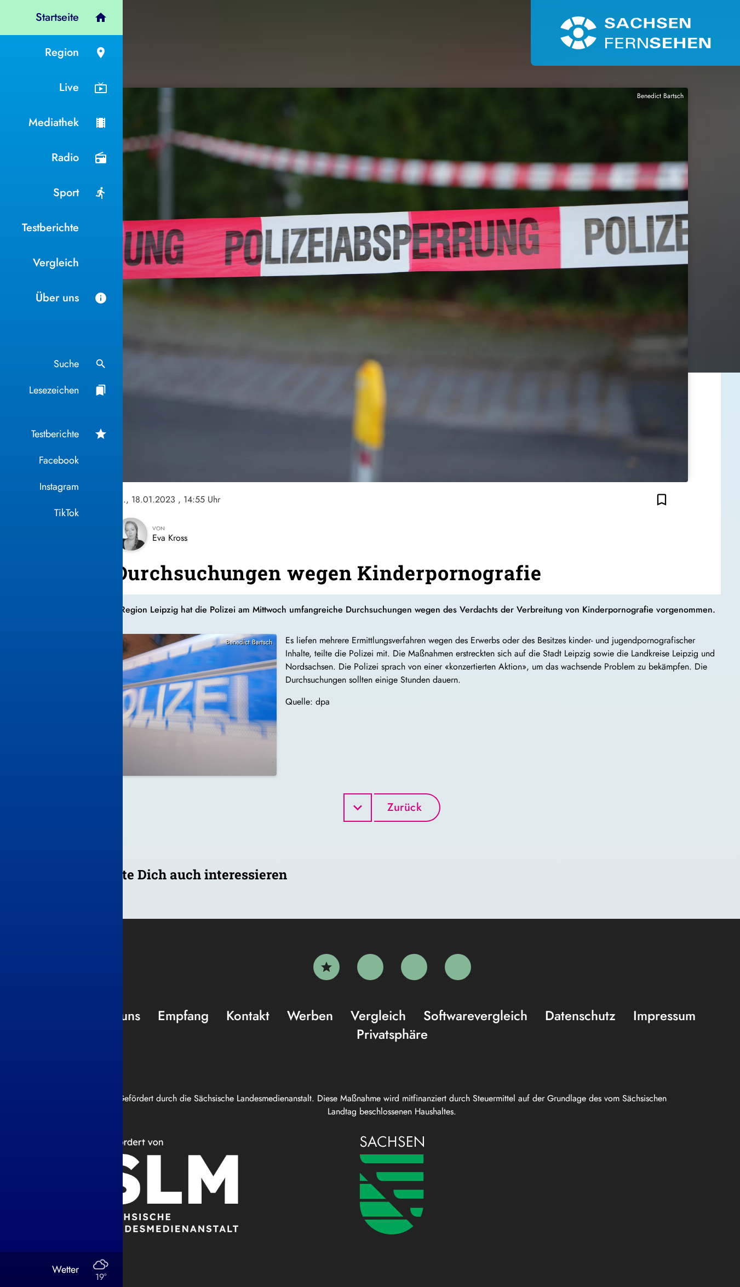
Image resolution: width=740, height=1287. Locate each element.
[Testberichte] (326, 967)
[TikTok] (458, 967)
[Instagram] (414, 967)
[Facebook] (370, 967)
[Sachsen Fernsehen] (635, 33)
